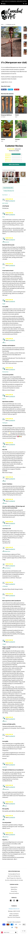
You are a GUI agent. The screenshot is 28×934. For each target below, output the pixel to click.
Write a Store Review (14, 164)
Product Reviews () (9, 191)
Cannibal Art (12, 201)
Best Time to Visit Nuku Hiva (14, 876)
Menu (4, 3)
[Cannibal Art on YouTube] (17, 901)
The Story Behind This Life (14, 874)
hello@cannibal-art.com (14, 909)
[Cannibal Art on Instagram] (14, 901)
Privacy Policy (14, 891)
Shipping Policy (14, 887)
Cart (26, 3)
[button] (8, 154)
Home (2, 24)
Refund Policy (14, 889)
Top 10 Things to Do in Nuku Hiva (14, 878)
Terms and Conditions (14, 893)
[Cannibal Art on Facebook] (11, 901)
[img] (14, 149)
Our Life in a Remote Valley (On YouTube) (14, 880)
